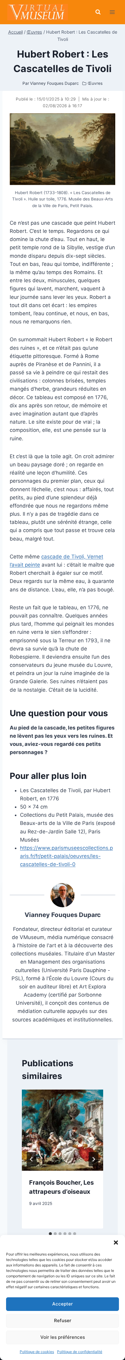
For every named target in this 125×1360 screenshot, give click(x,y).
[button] (116, 1242)
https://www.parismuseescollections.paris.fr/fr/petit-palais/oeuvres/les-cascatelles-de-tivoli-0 (66, 856)
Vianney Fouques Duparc (63, 914)
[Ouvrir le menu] (112, 12)
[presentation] (62, 1130)
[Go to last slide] (31, 1159)
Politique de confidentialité (79, 1351)
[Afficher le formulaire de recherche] (98, 12)
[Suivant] (93, 1159)
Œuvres (95, 83)
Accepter (62, 1304)
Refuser (62, 1320)
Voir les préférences (62, 1337)
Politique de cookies (37, 1351)
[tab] (50, 1233)
